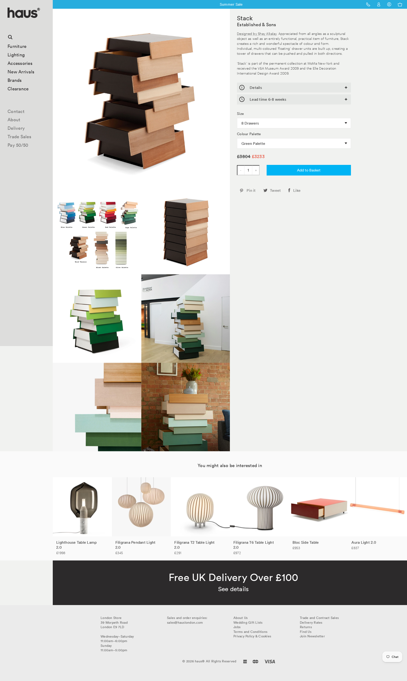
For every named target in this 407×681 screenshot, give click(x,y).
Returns (306, 627)
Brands (15, 80)
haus (9, 23)
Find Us (305, 632)
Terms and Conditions (250, 632)
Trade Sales (19, 136)
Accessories (20, 63)
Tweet (275, 190)
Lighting (16, 55)
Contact (16, 111)
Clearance (18, 89)
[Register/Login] (379, 4)
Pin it (251, 190)
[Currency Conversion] (389, 4)
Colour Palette (249, 134)
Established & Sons (256, 24)
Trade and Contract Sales (319, 618)
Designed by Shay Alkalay (257, 33)
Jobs (236, 627)
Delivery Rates (311, 622)
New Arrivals (21, 72)
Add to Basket (309, 170)
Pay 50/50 (18, 145)
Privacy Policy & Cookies (252, 636)
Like (297, 190)
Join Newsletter (312, 636)
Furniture (17, 46)
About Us (240, 618)
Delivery (16, 128)
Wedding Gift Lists (248, 622)
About (14, 119)
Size (240, 114)
